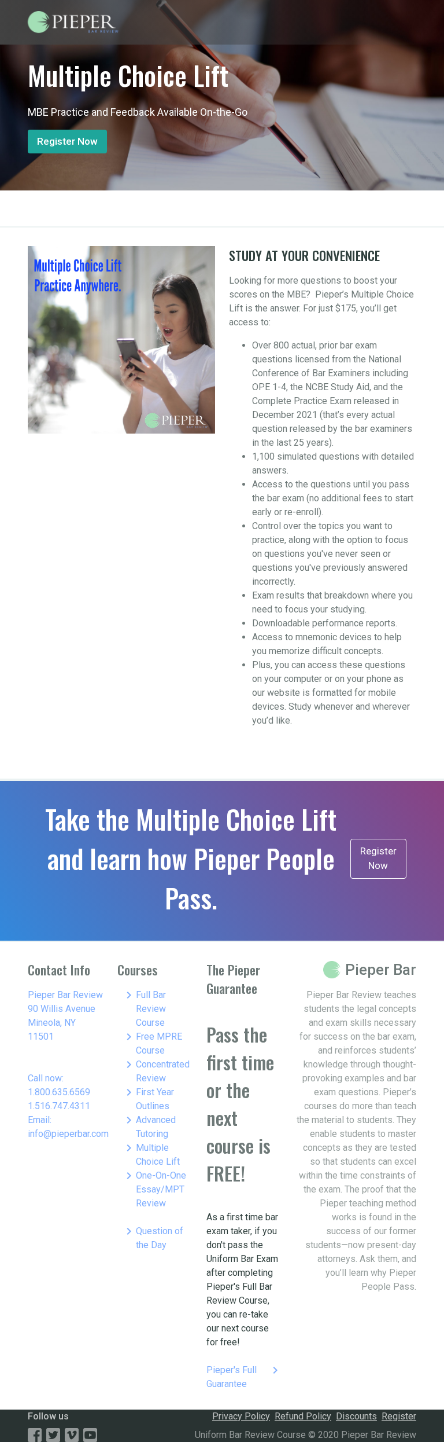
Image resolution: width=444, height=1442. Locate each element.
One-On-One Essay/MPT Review (154, 1189)
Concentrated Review (156, 1071)
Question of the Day (152, 1237)
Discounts (356, 1416)
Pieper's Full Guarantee (244, 1376)
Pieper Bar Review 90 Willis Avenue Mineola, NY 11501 (65, 1015)
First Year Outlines (148, 1098)
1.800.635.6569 (59, 1092)
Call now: (46, 1078)
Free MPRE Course (152, 1043)
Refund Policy (303, 1416)
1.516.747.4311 (59, 1105)
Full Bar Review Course (144, 1008)
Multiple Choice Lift (151, 1154)
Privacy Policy (241, 1416)
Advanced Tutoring (149, 1126)
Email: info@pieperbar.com (68, 1126)
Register (399, 1416)
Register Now (67, 141)
